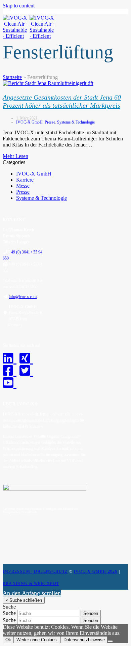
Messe (23, 186)
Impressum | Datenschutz (35, 571)
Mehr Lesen (15, 156)
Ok (8, 639)
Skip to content (19, 5)
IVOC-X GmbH (29, 122)
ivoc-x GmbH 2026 (95, 571)
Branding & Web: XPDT (31, 583)
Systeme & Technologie (76, 122)
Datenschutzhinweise (84, 639)
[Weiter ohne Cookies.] (110, 641)
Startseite (12, 77)
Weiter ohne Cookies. (37, 639)
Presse (50, 122)
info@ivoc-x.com (23, 296)
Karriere (25, 180)
